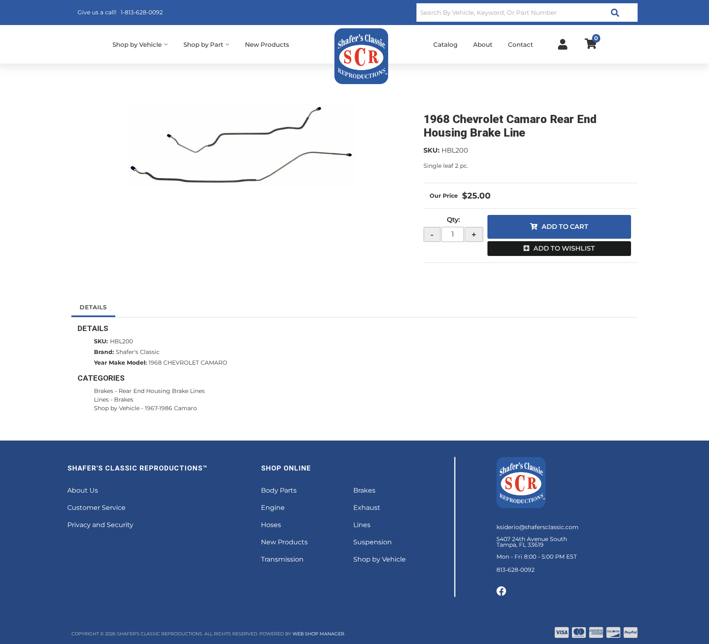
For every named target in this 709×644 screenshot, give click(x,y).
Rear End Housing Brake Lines (162, 391)
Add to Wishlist (564, 248)
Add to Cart (565, 227)
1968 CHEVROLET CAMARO (188, 362)
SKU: (431, 150)
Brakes (103, 391)
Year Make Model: (120, 362)
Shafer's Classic (138, 352)
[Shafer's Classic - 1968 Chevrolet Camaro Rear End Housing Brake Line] (241, 145)
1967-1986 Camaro (171, 408)
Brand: (104, 352)
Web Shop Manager (318, 634)
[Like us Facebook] (501, 591)
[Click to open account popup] (563, 44)
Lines (101, 399)
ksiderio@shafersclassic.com (537, 527)
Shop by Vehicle (117, 408)
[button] (527, 12)
